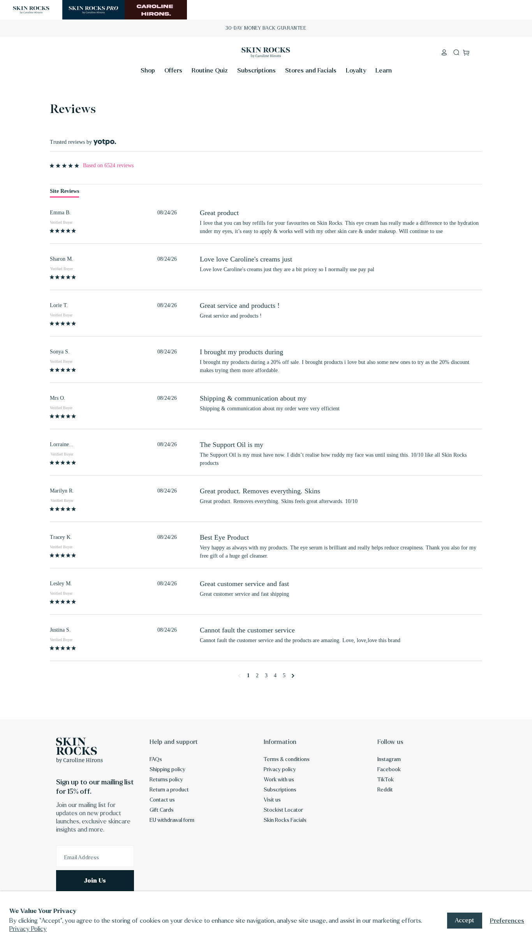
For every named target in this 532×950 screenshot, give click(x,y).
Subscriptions (280, 790)
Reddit (385, 790)
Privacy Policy (28, 928)
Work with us (279, 779)
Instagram (389, 759)
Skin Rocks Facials (285, 820)
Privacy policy (280, 769)
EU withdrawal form (172, 820)
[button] (148, 72)
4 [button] (275, 675)
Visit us (272, 800)
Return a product (169, 790)
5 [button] (284, 675)
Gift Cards (162, 810)
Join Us (95, 881)
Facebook (389, 769)
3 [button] (266, 675)
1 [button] (248, 675)
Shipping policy (167, 769)
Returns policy (166, 779)
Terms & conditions (287, 759)
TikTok (385, 779)
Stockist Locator (283, 810)
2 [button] (257, 675)
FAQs (156, 759)
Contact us (162, 800)
